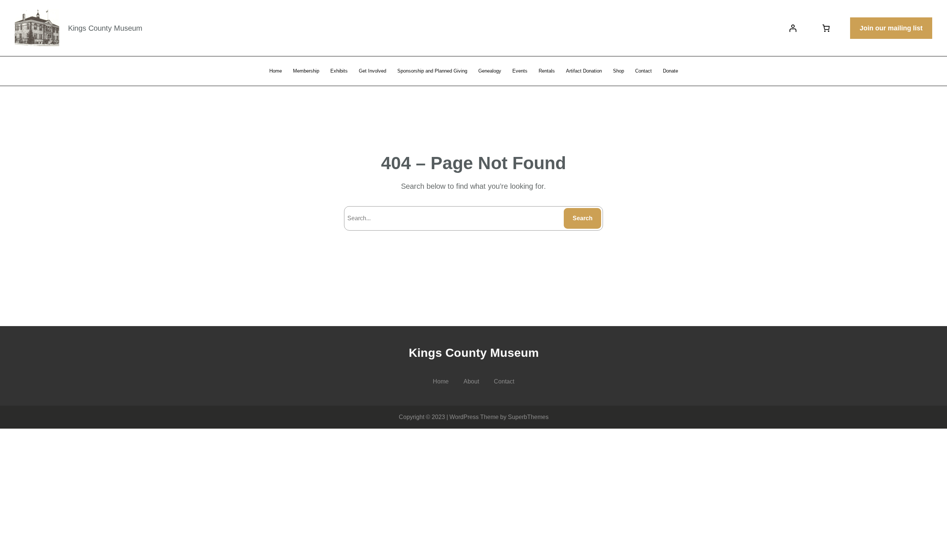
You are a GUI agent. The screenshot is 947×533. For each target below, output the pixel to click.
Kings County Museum (105, 28)
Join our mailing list (891, 28)
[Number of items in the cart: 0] (826, 28)
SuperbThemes (528, 417)
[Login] (792, 28)
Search (583, 218)
